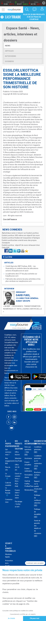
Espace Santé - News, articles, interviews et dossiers (22, 34)
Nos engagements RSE (8, 461)
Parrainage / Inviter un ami (18, 504)
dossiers (9, 61)
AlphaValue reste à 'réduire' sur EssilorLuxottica (20, 233)
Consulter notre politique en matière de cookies (17, 610)
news (8, 46)
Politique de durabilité (37, 512)
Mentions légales (8, 556)
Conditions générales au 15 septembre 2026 (37, 461)
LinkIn (10, 249)
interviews (10, 56)
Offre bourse (17, 453)
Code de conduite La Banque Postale (8, 488)
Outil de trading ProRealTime (28, 483)
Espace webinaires (28, 470)
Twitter (15, 249)
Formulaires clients (28, 476)
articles (9, 51)
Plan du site (7, 469)
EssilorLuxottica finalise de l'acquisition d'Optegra (21, 238)
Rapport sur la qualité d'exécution (37, 485)
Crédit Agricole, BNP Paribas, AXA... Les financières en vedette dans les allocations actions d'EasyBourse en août (22, 268)
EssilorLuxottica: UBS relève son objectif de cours (21, 235)
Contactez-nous (8, 501)
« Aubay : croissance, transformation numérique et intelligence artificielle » (22, 309)
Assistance (28, 458)
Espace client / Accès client (17, 494)
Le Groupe (7, 475)
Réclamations (28, 490)
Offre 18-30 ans (17, 467)
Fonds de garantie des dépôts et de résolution (37, 527)
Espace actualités (28, 463)
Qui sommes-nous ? (8, 452)
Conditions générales (37, 448)
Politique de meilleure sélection (37, 499)
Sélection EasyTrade (18, 460)
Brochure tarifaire (37, 474)
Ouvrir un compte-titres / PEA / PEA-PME (18, 480)
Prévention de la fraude (8, 563)
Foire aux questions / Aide (28, 449)
